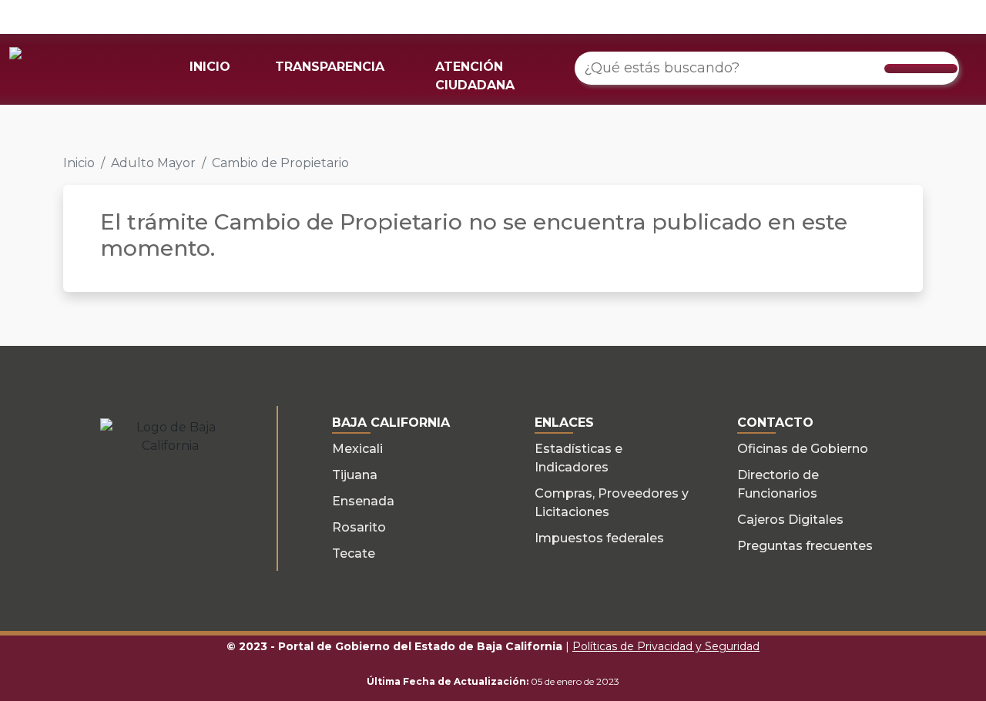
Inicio (79, 163)
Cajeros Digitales (790, 519)
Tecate (353, 553)
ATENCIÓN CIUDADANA (475, 75)
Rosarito (359, 527)
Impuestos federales (599, 538)
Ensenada (363, 501)
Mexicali (357, 448)
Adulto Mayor (153, 163)
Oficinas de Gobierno (802, 448)
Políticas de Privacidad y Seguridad (666, 646)
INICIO (209, 66)
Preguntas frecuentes (805, 545)
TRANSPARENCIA (329, 66)
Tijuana (354, 475)
